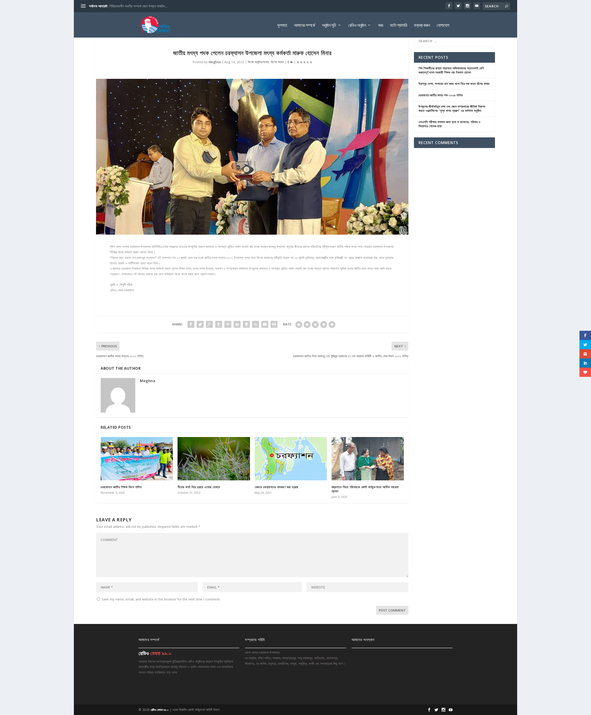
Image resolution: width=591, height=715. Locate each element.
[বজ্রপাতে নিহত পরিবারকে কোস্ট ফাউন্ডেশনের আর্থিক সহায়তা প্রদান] (368, 458)
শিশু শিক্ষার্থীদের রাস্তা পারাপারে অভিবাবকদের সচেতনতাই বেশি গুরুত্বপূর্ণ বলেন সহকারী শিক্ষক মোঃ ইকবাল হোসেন (451, 70)
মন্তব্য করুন (422, 25)
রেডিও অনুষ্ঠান (357, 25)
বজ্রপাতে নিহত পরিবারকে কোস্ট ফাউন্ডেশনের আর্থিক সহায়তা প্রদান (365, 489)
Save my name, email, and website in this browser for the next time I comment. (161, 599)
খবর (380, 25)
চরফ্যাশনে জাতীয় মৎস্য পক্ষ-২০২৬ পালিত (441, 95)
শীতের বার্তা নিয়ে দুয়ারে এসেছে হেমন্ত (199, 487)
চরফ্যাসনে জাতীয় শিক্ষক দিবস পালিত (121, 487)
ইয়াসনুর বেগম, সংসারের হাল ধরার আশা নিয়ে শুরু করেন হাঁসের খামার (454, 83)
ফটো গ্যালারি (398, 25)
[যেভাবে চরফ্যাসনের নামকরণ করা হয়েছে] (291, 458)
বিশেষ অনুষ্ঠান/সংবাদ (258, 62)
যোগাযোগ (443, 25)
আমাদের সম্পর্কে (304, 25)
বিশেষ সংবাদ (277, 62)
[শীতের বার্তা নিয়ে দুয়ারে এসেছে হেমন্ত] (214, 458)
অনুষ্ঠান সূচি (329, 25)
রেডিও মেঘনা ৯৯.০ (160, 710)
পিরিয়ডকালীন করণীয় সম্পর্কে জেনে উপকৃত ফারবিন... (138, 6)
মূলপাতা (282, 25)
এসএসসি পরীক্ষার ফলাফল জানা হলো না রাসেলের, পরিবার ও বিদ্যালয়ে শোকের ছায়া (449, 124)
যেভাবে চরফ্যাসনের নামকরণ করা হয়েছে (277, 487)
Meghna (214, 62)
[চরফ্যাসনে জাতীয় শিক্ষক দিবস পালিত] (137, 458)
